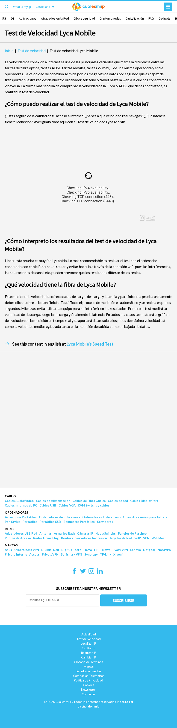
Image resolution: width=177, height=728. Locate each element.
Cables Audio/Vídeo (19, 501)
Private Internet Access (22, 554)
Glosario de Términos (88, 662)
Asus (8, 550)
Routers (67, 538)
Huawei (105, 550)
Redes (9, 529)
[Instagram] (91, 572)
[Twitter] (83, 572)
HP (96, 550)
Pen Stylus (12, 522)
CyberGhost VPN (26, 550)
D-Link (46, 550)
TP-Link (105, 554)
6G (12, 18)
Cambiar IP (88, 657)
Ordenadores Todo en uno (101, 517)
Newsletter (88, 689)
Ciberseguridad (84, 18)
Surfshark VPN (71, 554)
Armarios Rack (64, 533)
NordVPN (164, 550)
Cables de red (118, 501)
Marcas (11, 545)
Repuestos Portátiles (79, 522)
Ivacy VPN (121, 550)
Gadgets (165, 18)
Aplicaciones (27, 18)
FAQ (151, 18)
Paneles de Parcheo (132, 533)
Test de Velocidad (89, 639)
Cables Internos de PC (21, 505)
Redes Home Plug (46, 538)
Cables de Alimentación (53, 501)
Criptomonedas (110, 18)
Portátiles (30, 522)
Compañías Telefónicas (88, 676)
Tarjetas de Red (120, 538)
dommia (93, 706)
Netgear (149, 550)
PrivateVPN (50, 554)
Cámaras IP (85, 533)
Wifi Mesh (159, 538)
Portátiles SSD (50, 522)
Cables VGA (67, 505)
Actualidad (88, 634)
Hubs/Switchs (105, 533)
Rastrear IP (88, 653)
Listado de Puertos (88, 671)
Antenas (45, 533)
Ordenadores (16, 512)
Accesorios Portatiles (21, 517)
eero (77, 550)
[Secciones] (168, 7)
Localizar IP (88, 643)
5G (4, 18)
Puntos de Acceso (18, 538)
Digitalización (135, 18)
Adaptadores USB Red (21, 533)
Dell (56, 550)
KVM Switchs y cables (93, 505)
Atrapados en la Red (55, 18)
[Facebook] (74, 572)
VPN (146, 538)
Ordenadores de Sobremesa (59, 517)
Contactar (88, 694)
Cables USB (47, 505)
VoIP (137, 538)
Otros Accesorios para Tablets (145, 517)
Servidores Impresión (91, 538)
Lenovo (135, 550)
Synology (91, 554)
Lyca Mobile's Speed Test (90, 344)
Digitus (66, 550)
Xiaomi (118, 554)
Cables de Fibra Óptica (89, 501)
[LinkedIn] (100, 572)
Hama (88, 550)
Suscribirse (123, 600)
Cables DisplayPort (144, 501)
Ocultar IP (88, 648)
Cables (10, 496)
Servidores (105, 522)
